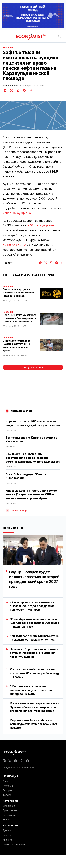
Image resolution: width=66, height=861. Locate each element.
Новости (8, 47)
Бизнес (7, 819)
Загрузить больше (33, 367)
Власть (7, 835)
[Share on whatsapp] (17, 90)
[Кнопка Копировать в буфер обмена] (29, 90)
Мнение (7, 839)
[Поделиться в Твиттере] (11, 90)
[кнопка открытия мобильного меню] (5, 36)
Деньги (7, 830)
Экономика (9, 815)
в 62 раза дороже (40, 225)
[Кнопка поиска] (59, 36)
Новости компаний (14, 844)
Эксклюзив (9, 806)
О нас (6, 781)
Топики (7, 795)
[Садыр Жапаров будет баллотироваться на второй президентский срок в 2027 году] (33, 550)
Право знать (10, 810)
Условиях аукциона (17, 213)
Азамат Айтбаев (11, 85)
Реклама (8, 785)
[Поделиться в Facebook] (5, 90)
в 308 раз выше (14, 245)
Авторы (7, 790)
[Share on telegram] (24, 90)
